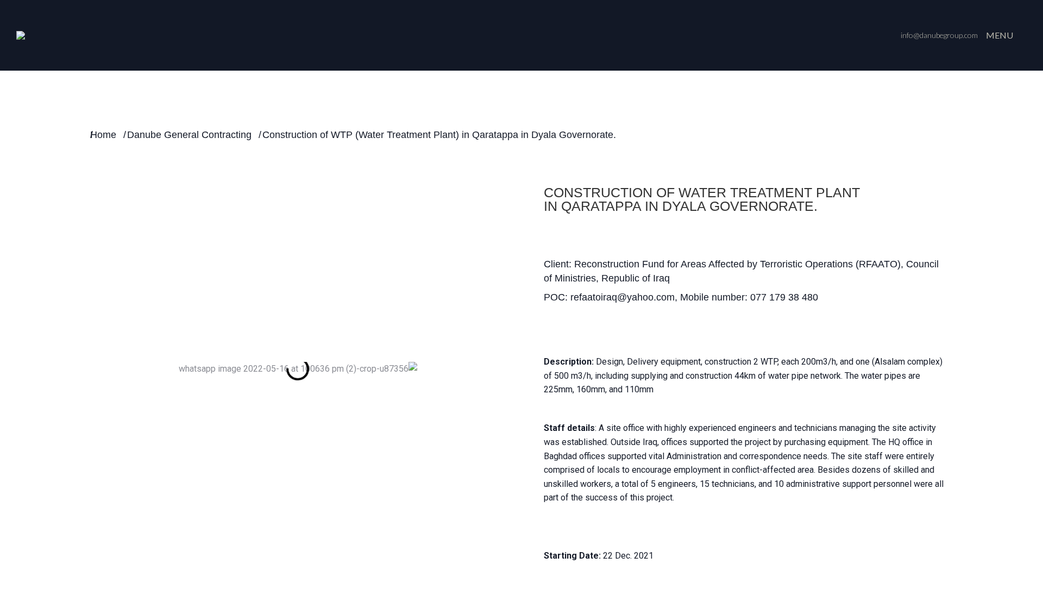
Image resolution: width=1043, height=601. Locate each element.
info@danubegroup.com (939, 35)
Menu (999, 35)
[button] (86, 369)
